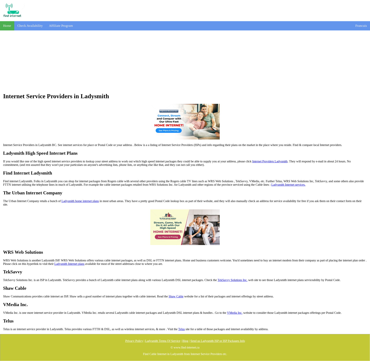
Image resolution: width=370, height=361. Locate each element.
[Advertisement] (185, 61)
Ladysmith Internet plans (69, 263)
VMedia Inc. (234, 312)
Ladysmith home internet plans (80, 201)
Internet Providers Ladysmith (270, 161)
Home (7, 26)
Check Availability (30, 26)
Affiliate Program (61, 26)
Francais (361, 26)
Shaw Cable (176, 296)
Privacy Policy (134, 341)
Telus (181, 329)
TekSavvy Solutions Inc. (232, 280)
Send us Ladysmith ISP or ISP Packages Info (217, 341)
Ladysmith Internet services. (288, 184)
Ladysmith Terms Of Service (162, 341)
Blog (185, 341)
